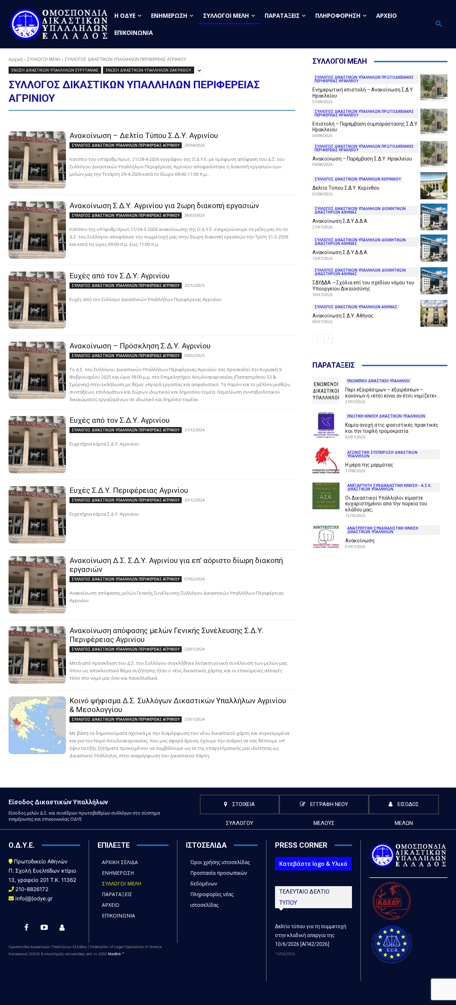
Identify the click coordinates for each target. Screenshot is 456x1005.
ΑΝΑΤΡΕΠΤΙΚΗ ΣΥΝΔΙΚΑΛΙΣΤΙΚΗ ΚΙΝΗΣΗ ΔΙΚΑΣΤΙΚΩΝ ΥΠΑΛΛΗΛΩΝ (382, 530)
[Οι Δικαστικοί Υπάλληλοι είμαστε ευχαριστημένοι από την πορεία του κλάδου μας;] (326, 496)
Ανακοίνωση (359, 540)
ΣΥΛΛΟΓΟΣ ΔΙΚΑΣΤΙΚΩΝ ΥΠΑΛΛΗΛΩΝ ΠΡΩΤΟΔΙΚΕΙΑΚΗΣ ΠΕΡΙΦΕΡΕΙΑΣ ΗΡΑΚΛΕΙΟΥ (364, 79)
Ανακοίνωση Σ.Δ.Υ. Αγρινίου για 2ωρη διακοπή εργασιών (164, 205)
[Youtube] (44, 928)
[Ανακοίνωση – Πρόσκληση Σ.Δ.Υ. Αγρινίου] (37, 370)
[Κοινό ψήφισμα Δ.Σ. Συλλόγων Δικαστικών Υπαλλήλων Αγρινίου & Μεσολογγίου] (37, 725)
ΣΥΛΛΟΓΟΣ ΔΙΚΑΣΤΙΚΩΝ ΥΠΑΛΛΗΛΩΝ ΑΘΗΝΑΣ (356, 306)
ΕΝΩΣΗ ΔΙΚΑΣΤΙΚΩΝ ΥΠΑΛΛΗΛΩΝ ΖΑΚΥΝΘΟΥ (148, 70)
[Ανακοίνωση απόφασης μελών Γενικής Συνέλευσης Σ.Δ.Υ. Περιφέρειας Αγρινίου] (37, 655)
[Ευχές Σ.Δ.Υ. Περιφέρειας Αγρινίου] (37, 514)
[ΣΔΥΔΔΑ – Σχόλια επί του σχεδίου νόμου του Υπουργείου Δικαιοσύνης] (433, 280)
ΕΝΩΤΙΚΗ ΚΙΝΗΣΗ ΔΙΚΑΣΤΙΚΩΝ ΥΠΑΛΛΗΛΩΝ (386, 416)
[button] (438, 24)
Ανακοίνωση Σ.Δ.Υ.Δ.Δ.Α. (340, 221)
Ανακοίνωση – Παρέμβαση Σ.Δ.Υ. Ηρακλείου (362, 159)
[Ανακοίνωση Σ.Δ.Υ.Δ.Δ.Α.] (433, 217)
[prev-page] (316, 338)
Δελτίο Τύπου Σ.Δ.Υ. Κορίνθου (345, 188)
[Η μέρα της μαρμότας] (326, 460)
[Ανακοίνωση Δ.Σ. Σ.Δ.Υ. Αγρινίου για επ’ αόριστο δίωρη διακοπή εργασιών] (37, 585)
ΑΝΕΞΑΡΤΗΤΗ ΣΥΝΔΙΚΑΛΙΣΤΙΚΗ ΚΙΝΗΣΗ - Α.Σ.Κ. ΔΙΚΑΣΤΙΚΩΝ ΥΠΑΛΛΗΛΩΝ (389, 487)
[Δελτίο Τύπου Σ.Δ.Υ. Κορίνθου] (433, 185)
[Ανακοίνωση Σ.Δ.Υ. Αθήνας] (433, 313)
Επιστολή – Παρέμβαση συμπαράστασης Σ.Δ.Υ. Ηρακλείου (365, 127)
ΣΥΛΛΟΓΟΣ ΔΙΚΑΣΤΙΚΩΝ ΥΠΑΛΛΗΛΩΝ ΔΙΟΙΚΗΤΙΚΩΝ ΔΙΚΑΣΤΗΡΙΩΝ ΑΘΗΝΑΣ (360, 210)
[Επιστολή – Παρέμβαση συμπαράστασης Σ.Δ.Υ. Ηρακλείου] (433, 122)
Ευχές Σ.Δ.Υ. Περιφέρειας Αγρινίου (128, 490)
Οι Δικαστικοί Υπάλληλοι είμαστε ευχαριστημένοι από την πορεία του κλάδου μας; (386, 504)
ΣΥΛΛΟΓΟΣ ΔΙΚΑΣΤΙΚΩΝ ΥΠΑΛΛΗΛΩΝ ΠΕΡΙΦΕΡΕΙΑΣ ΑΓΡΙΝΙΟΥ (126, 145)
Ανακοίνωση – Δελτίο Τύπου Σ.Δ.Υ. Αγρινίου (143, 135)
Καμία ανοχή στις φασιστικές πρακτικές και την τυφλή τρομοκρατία (392, 428)
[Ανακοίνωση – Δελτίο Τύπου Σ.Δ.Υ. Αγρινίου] (37, 160)
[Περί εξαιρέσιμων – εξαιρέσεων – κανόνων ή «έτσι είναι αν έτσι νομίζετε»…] (326, 390)
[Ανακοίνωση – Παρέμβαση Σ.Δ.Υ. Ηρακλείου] (433, 154)
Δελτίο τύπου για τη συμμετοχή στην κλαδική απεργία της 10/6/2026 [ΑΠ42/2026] (310, 935)
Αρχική (16, 59)
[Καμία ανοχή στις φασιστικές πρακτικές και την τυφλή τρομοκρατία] (326, 425)
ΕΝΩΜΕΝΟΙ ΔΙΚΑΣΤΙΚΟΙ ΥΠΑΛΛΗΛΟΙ (378, 380)
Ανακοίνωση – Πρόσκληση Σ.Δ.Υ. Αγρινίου (140, 346)
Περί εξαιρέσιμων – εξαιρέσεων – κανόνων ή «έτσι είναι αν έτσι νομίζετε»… (392, 393)
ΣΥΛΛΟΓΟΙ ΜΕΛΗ (43, 59)
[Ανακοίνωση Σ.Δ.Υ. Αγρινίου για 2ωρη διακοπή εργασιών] (37, 230)
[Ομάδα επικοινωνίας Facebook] (62, 928)
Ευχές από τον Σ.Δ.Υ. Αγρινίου (119, 276)
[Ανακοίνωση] (326, 536)
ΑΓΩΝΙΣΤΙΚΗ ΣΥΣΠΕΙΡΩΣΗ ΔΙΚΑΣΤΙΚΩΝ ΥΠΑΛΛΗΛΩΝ (382, 454)
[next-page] (328, 338)
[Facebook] (26, 928)
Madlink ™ (116, 954)
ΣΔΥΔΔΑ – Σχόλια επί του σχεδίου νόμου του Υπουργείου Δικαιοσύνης (363, 285)
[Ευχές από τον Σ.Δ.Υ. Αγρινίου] (37, 300)
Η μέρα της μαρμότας (369, 465)
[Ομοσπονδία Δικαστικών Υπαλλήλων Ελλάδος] (59, 24)
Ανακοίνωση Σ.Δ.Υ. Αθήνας (343, 316)
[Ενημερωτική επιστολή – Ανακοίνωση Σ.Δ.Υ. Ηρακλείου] (433, 87)
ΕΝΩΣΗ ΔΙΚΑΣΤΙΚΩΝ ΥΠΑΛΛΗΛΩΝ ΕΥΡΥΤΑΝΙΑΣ (54, 70)
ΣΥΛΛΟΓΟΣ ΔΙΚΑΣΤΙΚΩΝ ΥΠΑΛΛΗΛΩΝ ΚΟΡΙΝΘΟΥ (358, 179)
